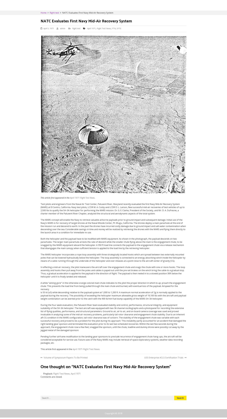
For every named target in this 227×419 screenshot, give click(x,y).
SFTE (119, 28)
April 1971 (91, 28)
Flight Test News (104, 28)
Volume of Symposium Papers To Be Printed (65, 357)
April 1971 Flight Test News (82, 197)
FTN (114, 28)
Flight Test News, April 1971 (67, 373)
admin (62, 28)
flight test (76, 28)
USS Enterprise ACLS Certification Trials (163, 357)
